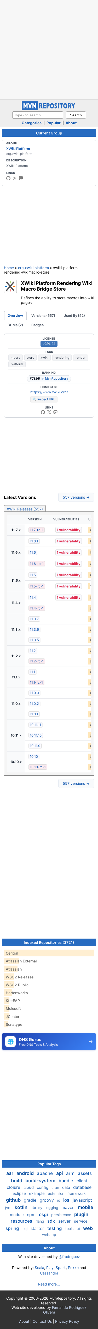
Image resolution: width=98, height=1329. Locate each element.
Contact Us (42, 1321)
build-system (40, 1180)
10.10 (34, 756)
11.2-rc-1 (37, 661)
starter (38, 1228)
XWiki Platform (18, 148)
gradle (31, 1200)
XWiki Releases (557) (25, 509)
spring (12, 1228)
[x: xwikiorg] (15, 178)
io (59, 1200)
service (81, 1221)
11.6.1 (34, 541)
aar (10, 1173)
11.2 (33, 651)
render (81, 358)
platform (17, 364)
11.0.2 (34, 703)
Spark (61, 1267)
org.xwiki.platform (33, 267)
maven (68, 1207)
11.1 (32, 672)
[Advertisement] (49, 49)
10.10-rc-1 (38, 767)
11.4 (33, 597)
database (82, 1187)
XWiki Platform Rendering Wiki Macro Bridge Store (57, 286)
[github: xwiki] (8, 178)
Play (50, 1267)
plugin (81, 1214)
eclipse (20, 1193)
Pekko (73, 1267)
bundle (66, 1180)
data (66, 1187)
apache (45, 1173)
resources (22, 1221)
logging (52, 1207)
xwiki (44, 358)
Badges (37, 325)
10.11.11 (35, 725)
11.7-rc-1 (36, 530)
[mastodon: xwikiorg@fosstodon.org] (21, 178)
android (25, 1173)
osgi (44, 1214)
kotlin (21, 1207)
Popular (54, 123)
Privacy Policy (67, 1321)
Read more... (49, 1284)
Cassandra (49, 1273)
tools (69, 1228)
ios (67, 1200)
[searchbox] (37, 115)
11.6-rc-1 (37, 564)
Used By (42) (74, 315)
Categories (32, 123)
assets (85, 1173)
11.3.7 (34, 619)
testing (55, 1228)
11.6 (33, 552)
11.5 (33, 575)
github (14, 1200)
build (17, 1180)
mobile (85, 1207)
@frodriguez (69, 1256)
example (37, 1193)
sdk (51, 1221)
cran (55, 1187)
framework (76, 1193)
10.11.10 (36, 735)
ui (79, 1228)
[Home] (49, 109)
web (88, 1228)
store (30, 358)
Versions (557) (43, 315)
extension (56, 1193)
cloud (29, 1187)
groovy (47, 1200)
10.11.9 (35, 746)
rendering (62, 358)
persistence (61, 1214)
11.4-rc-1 (37, 608)
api (60, 1173)
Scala (39, 1267)
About (71, 123)
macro (15, 358)
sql (25, 1228)
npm (32, 1214)
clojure (14, 1187)
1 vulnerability (68, 530)
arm (71, 1173)
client (82, 1180)
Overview (15, 315)
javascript (82, 1200)
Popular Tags (49, 1164)
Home (9, 267)
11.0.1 (34, 714)
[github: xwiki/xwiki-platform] (43, 412)
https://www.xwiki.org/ (49, 392)
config (43, 1187)
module (17, 1214)
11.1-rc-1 (36, 682)
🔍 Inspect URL (44, 399)
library (37, 1207)
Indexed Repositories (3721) (49, 942)
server (65, 1221)
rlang (40, 1221)
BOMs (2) (15, 325)
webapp (49, 1234)
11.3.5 (34, 640)
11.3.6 (34, 629)
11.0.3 (34, 693)
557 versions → (76, 497)
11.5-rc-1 (37, 586)
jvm (9, 1207)
